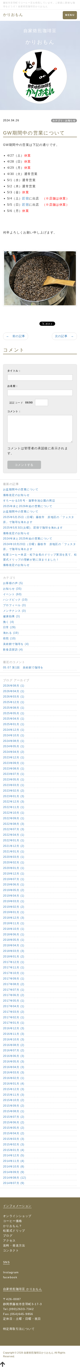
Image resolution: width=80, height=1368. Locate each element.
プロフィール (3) (14, 605)
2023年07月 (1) (13, 773)
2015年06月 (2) (13, 1122)
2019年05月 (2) (13, 890)
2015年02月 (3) (13, 1144)
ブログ (8, 1235)
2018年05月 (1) (13, 939)
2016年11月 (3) (13, 1033)
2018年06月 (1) (13, 934)
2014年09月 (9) (13, 1172)
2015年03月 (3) (13, 1138)
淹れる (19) (11, 632)
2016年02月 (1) (13, 1078)
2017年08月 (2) (13, 984)
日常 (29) (9, 627)
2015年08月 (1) (13, 1111)
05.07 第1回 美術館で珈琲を (23, 667)
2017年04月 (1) (13, 1006)
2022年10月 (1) (13, 812)
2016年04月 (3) (13, 1067)
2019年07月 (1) (13, 879)
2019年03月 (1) (13, 901)
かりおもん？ (12, 1226)
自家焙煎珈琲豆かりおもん (39, 1352)
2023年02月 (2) (13, 790)
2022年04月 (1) (13, 834)
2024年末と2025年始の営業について (27, 538)
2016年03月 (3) (13, 1072)
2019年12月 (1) (13, 873)
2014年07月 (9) (13, 1183)
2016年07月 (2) (13, 1050)
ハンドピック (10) (15, 599)
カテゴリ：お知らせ (64, 120)
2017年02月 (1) (13, 1017)
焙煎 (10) (9, 638)
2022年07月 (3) (13, 829)
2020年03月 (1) (13, 856)
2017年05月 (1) (13, 1000)
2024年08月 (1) (13, 740)
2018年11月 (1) (13, 923)
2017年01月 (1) (13, 1022)
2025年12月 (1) (13, 702)
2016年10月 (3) (13, 1039)
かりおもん (13, 15)
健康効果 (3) (11, 616)
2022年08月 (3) (13, 823)
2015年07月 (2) (13, 1116)
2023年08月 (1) (13, 768)
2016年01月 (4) (13, 1083)
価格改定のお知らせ (16, 495)
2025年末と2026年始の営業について (27, 506)
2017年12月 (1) (13, 962)
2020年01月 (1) (13, 868)
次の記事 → (64, 336)
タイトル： (14, 370)
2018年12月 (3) (13, 917)
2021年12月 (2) (13, 845)
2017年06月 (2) (13, 995)
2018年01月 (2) (13, 956)
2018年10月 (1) (13, 928)
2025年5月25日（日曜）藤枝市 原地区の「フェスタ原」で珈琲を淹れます (38, 520)
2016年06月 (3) (13, 1056)
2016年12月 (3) (13, 1028)
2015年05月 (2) (13, 1127)
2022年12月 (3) (13, 801)
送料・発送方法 (14, 1245)
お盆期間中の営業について (21, 489)
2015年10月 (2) (13, 1100)
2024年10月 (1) (13, 735)
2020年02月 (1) (13, 862)
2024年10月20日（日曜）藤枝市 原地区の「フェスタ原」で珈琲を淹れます (39, 547)
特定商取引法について (19, 1328)
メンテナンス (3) (14, 610)
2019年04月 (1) (13, 895)
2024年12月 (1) (13, 729)
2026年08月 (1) (13, 685)
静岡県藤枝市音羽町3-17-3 (22, 1304)
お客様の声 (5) (13, 583)
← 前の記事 (15, 336)
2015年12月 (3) (13, 1089)
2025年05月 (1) (13, 713)
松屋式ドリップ (14, 1230)
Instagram (11, 1272)
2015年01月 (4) (13, 1150)
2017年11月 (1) (13, 967)
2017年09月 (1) (13, 978)
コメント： (14, 411)
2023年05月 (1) (13, 779)
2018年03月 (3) (13, 951)
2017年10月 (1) (13, 973)
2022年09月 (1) (13, 818)
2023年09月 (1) (13, 763)
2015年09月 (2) (13, 1105)
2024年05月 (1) (13, 746)
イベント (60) (12, 594)
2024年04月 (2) (13, 751)
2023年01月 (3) (13, 796)
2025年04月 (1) (13, 718)
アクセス (9, 1240)
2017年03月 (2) (13, 1011)
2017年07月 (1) (13, 989)
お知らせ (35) (12, 588)
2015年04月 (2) (13, 1133)
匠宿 (25, 198)
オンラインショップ (17, 1216)
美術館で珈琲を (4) (16, 644)
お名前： (12, 386)
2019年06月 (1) (13, 884)
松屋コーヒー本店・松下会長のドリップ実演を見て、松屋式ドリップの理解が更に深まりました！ (40, 557)
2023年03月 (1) (13, 785)
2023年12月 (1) (13, 757)
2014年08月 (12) (14, 1177)
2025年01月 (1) (13, 724)
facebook (10, 1277)
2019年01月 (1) (13, 912)
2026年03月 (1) (13, 696)
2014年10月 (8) (13, 1166)
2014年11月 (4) (13, 1161)
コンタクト (11, 1250)
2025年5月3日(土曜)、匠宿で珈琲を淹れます (33, 527)
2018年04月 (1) (13, 945)
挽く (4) (8, 621)
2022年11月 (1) (13, 807)
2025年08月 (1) (13, 707)
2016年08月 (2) (13, 1045)
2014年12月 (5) (13, 1155)
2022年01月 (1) (13, 840)
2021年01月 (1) (13, 851)
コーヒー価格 (12, 1221)
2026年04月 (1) (13, 691)
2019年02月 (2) (13, 906)
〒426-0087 (12, 1299)
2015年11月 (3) (13, 1094)
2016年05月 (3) (13, 1061)
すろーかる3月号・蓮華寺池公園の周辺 (29, 500)
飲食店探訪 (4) (13, 649)
